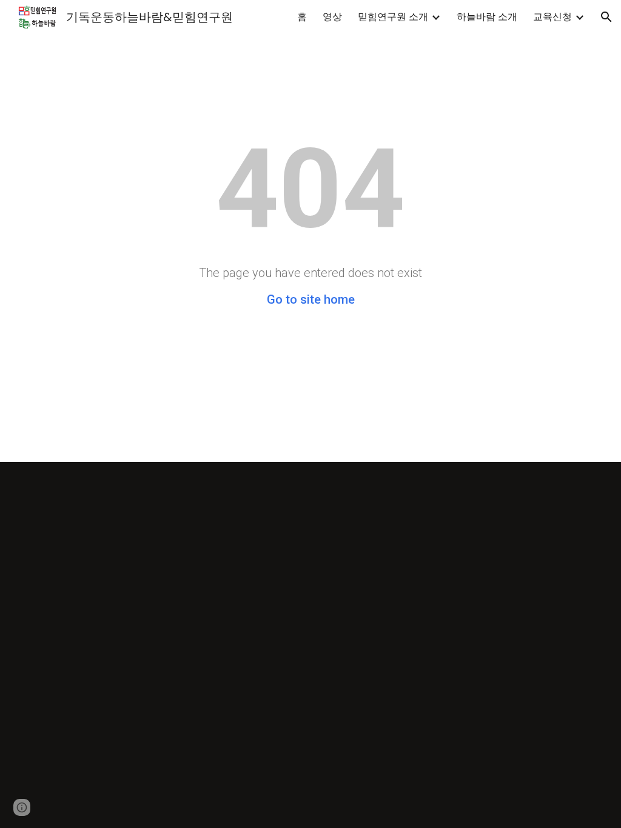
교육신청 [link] (552, 16)
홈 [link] (302, 16)
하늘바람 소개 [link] (487, 16)
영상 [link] (332, 16)
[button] (606, 17)
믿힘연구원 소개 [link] (393, 16)
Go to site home (311, 299)
